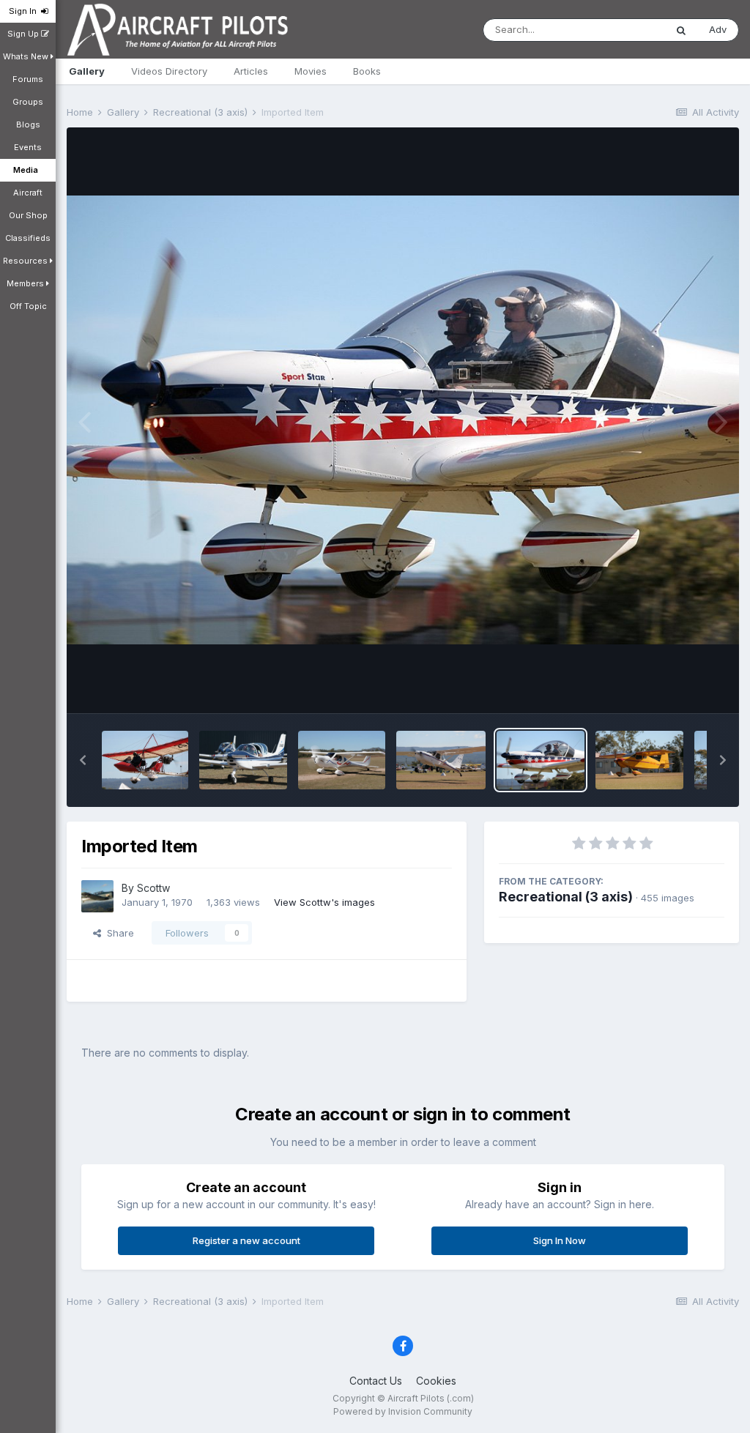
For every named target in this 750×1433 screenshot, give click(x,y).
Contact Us (375, 1380)
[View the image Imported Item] (145, 760)
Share (117, 933)
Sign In (25, 11)
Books (367, 71)
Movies (310, 71)
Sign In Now (559, 1240)
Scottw (153, 888)
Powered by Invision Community (402, 1411)
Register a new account (246, 1240)
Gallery (87, 71)
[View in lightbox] (403, 420)
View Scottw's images (324, 902)
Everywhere (619, 29)
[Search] (681, 30)
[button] (83, 760)
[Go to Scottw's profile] (97, 896)
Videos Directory (169, 71)
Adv (718, 29)
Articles (251, 71)
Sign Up (24, 34)
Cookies (436, 1380)
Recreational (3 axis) (566, 896)
